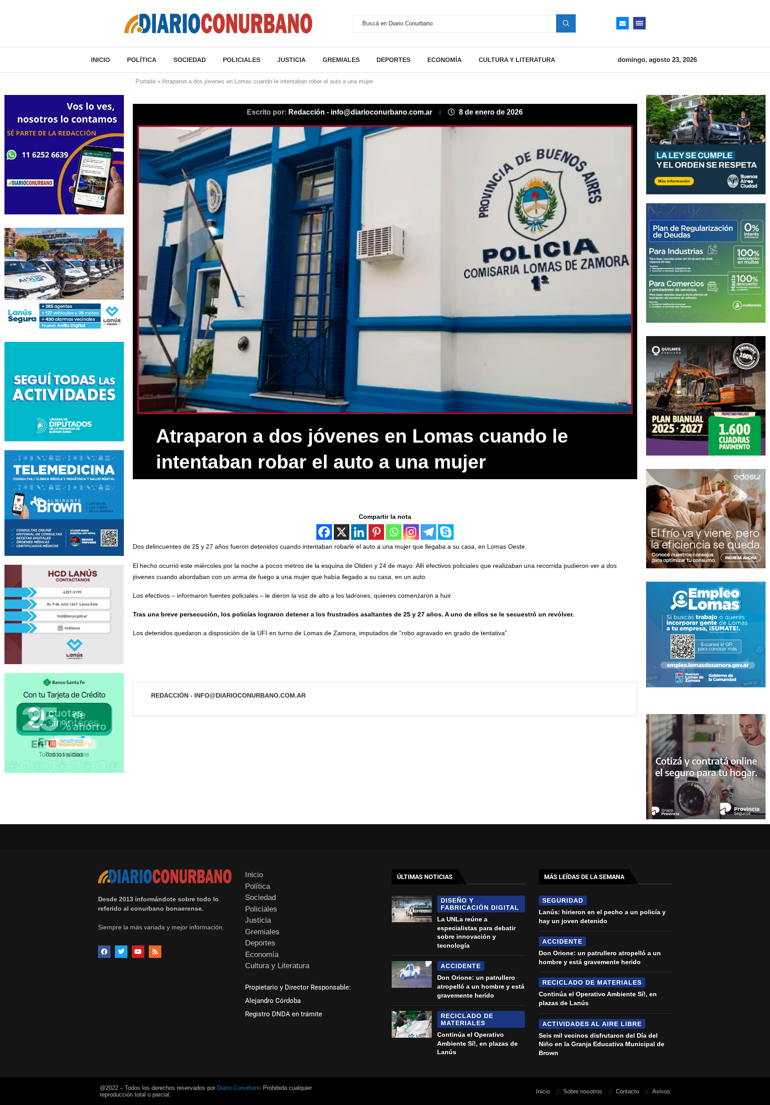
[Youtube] (138, 951)
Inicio (100, 59)
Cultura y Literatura (517, 59)
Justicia (291, 59)
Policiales (241, 59)
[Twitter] (121, 951)
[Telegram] (428, 532)
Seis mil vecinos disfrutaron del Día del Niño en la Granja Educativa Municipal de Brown (601, 1044)
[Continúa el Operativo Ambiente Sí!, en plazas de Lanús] (412, 1024)
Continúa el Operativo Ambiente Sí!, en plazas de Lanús (477, 1043)
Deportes (393, 59)
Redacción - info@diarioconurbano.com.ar (361, 112)
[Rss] (155, 951)
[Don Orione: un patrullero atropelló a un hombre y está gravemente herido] (412, 974)
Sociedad (189, 59)
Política (141, 59)
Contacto (627, 1091)
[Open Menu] (639, 23)
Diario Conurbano (239, 1087)
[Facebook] (324, 532)
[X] (341, 532)
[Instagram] (411, 532)
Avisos (661, 1091)
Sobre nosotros (582, 1091)
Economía (444, 59)
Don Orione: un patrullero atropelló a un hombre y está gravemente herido (480, 986)
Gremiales (341, 59)
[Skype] (446, 532)
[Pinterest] (376, 532)
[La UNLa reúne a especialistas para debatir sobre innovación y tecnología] (412, 909)
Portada (145, 81)
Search (566, 23)
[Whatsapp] (393, 532)
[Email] (622, 23)
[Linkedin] (359, 532)
